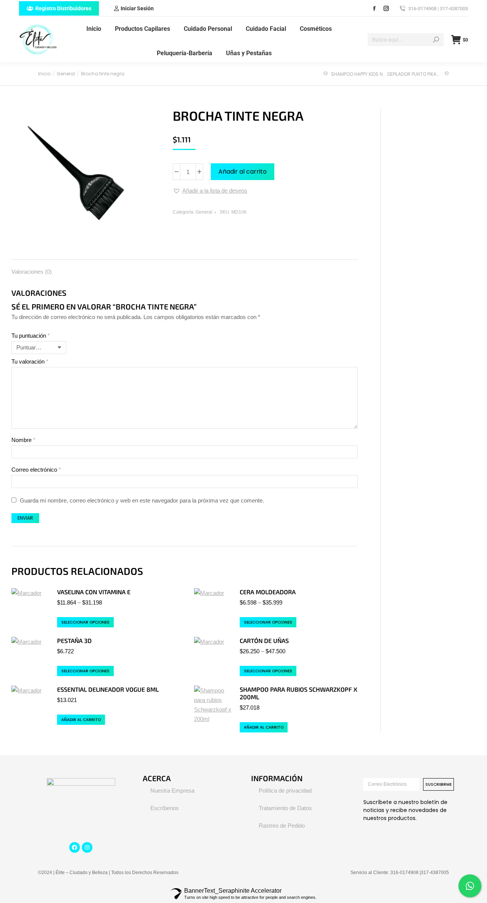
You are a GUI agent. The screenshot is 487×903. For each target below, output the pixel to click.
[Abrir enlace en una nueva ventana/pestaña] (374, 8)
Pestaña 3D (74, 640)
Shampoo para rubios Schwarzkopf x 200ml (298, 693)
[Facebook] (74, 847)
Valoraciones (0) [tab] (31, 271)
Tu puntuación (30, 335)
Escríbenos (164, 808)
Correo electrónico (36, 469)
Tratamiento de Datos (285, 808)
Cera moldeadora (268, 591)
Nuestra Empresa (172, 790)
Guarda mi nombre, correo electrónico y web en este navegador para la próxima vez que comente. (142, 500)
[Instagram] (87, 847)
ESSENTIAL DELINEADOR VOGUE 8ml (108, 689)
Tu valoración (29, 361)
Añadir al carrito (242, 171)
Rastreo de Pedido (282, 825)
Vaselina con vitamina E (94, 591)
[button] (210, 190)
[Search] (436, 39)
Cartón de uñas (264, 640)
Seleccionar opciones (85, 622)
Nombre (23, 440)
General (204, 212)
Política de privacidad (285, 790)
